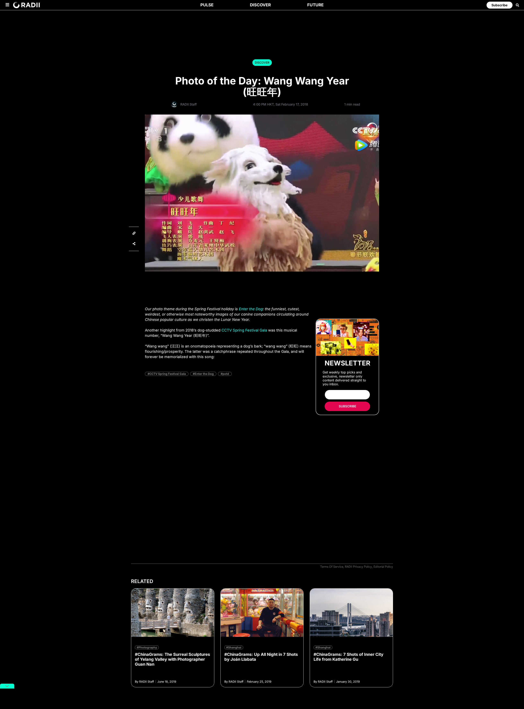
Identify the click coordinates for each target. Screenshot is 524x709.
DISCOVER (262, 62)
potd (225, 373)
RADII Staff (188, 104)
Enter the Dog (251, 309)
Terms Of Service (331, 566)
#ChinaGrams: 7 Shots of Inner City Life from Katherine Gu (348, 657)
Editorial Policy (383, 566)
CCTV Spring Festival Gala (244, 330)
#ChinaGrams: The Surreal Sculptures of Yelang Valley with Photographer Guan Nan (172, 659)
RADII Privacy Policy (358, 566)
